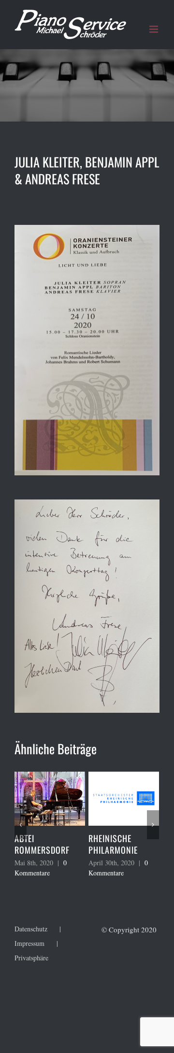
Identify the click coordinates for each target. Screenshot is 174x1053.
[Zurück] (20, 824)
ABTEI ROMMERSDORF (30, 844)
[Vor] (153, 824)
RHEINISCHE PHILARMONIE (102, 844)
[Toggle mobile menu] (154, 29)
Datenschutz (30, 928)
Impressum (29, 943)
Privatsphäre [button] (31, 957)
